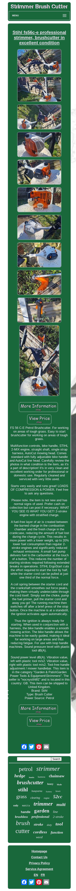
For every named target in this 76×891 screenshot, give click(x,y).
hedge (19, 775)
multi (60, 804)
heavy (50, 784)
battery (49, 791)
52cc (57, 796)
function (57, 832)
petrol (26, 769)
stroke (38, 824)
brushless (21, 817)
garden (41, 811)
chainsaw (56, 776)
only (15, 805)
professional (40, 817)
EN (36, 875)
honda (31, 777)
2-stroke (58, 817)
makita (26, 805)
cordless (40, 832)
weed (39, 837)
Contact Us (39, 857)
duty (49, 824)
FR (43, 875)
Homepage (39, 851)
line (55, 812)
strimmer (48, 768)
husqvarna (37, 791)
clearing (35, 797)
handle (25, 812)
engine (46, 798)
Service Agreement (39, 869)
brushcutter (30, 782)
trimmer (43, 803)
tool (59, 823)
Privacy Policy (39, 863)
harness (41, 776)
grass (21, 796)
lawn (58, 791)
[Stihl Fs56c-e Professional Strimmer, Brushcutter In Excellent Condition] (39, 62)
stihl (23, 789)
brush (23, 823)
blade (59, 784)
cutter (22, 830)
